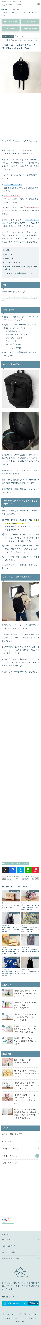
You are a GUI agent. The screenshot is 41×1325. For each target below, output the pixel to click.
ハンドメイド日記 (14, 9)
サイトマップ (16, 1314)
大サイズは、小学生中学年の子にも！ (18, 273)
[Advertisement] (20, 116)
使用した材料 (9, 258)
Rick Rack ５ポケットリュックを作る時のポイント (20, 268)
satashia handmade (19, 1318)
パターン (7, 254)
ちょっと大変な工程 (11, 262)
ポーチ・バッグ (23, 863)
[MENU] (38, 3)
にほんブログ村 (8, 1223)
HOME (5, 9)
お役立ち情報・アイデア (12, 1134)
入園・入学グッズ (9, 1163)
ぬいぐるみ (6, 1141)
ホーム (7, 1314)
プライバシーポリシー (30, 1314)
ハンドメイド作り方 (10, 1149)
